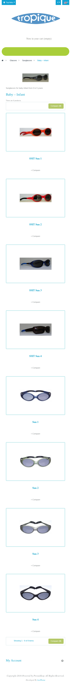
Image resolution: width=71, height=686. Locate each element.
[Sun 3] (35, 527)
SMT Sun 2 (35, 224)
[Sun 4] (35, 593)
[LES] (35, 19)
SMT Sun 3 (35, 290)
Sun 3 (35, 553)
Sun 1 (35, 421)
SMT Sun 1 (35, 158)
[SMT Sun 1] (35, 132)
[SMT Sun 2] (35, 198)
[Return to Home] (2, 60)
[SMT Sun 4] (35, 330)
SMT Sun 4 (35, 356)
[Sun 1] (35, 395)
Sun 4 (35, 619)
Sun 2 (35, 487)
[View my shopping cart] (22, 39)
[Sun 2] (35, 461)
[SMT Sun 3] (35, 264)
